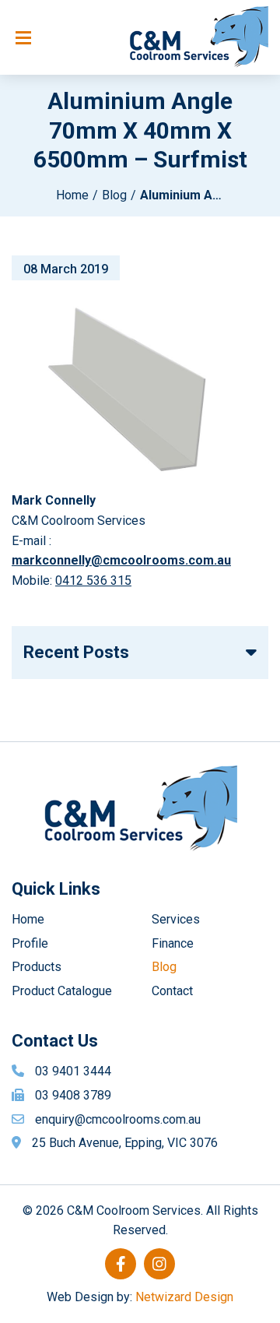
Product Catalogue (62, 990)
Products (36, 966)
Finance (173, 943)
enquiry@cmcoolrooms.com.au (118, 1119)
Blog (114, 195)
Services (176, 919)
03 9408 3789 (73, 1095)
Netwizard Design (184, 1297)
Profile (30, 943)
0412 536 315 (93, 580)
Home (72, 195)
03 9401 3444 (73, 1071)
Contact (172, 990)
